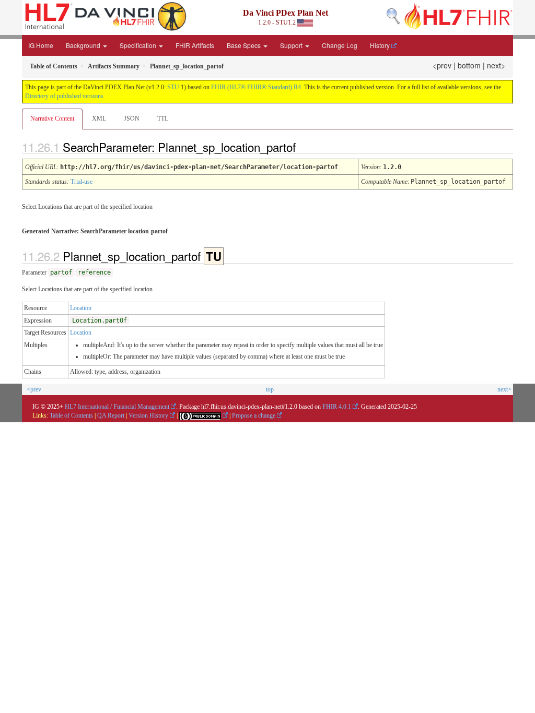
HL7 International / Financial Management (117, 406)
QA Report (110, 415)
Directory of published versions (64, 96)
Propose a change (253, 415)
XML (99, 118)
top (270, 389)
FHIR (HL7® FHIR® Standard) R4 (256, 87)
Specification (139, 45)
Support (292, 45)
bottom (469, 65)
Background (84, 45)
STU (173, 87)
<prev (442, 65)
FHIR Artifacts (195, 45)
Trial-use (81, 181)
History (380, 45)
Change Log (339, 45)
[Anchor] (304, 146)
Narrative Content (52, 118)
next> (496, 65)
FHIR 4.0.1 (336, 406)
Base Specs (244, 45)
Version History (148, 415)
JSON (131, 118)
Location (80, 308)
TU (214, 256)
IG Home (40, 45)
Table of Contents (71, 415)
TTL (162, 118)
